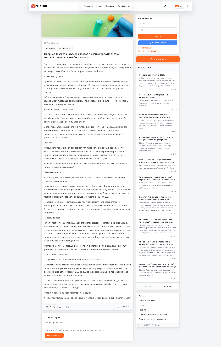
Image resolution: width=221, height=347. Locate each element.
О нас (141, 296)
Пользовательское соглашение (153, 314)
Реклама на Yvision (147, 300)
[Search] (170, 6)
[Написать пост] (165, 6)
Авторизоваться (54, 335)
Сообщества (124, 6)
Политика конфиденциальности (152, 319)
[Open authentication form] (187, 6)
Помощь (142, 305)
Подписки (110, 6)
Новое (99, 6)
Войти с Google (159, 42)
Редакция (88, 6)
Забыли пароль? (145, 48)
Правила (142, 310)
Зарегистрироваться (147, 51)
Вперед (167, 286)
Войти (158, 36)
